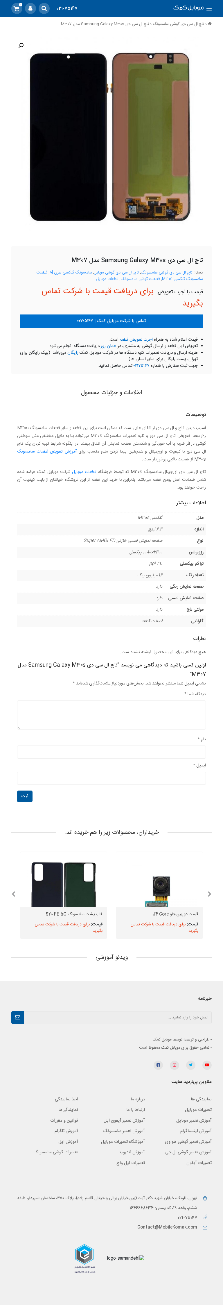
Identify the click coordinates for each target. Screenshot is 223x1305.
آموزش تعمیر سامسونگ (124, 1131)
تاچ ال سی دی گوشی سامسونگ (178, 24)
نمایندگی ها (201, 1099)
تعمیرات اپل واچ (130, 1163)
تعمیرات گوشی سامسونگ (55, 1152)
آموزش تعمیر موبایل (194, 1120)
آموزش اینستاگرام (196, 1131)
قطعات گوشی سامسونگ (140, 279)
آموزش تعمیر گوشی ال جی (188, 1152)
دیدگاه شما (195, 694)
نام (202, 739)
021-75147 (67, 8)
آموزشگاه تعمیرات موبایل (123, 1141)
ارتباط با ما (135, 1109)
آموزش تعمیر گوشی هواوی (188, 1141)
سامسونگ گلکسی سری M (70, 272)
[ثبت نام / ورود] (30, 8)
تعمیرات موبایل (198, 1109)
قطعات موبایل (107, 279)
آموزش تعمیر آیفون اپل (124, 1120)
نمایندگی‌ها (68, 1109)
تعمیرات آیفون (199, 1163)
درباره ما (138, 1099)
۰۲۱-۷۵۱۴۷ (188, 1218)
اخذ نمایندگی (66, 1099)
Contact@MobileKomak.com (167, 1227)
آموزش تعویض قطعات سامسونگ (47, 451)
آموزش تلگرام (66, 1131)
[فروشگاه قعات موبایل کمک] (188, 8)
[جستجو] (44, 8)
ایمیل (199, 765)
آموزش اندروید (132, 1152)
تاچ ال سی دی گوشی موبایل (116, 272)
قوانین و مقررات (64, 1120)
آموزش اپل (68, 1141)
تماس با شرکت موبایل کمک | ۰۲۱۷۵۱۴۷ (111, 321)
